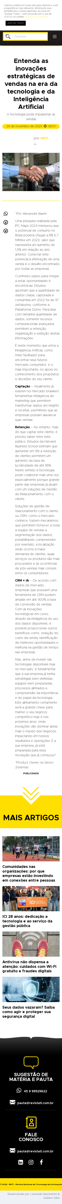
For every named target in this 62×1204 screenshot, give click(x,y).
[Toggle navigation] (54, 36)
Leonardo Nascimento (44, 1194)
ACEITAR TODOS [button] (15, 23)
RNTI (44, 138)
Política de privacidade (36, 17)
